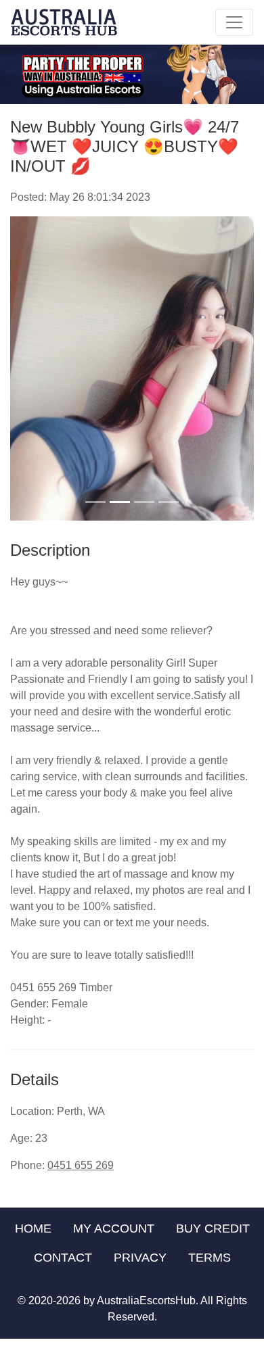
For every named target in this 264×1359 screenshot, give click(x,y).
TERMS (209, 1257)
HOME (33, 1228)
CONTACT (63, 1257)
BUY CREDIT (213, 1228)
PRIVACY (140, 1257)
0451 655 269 (80, 1165)
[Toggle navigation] (234, 22)
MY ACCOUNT (113, 1228)
